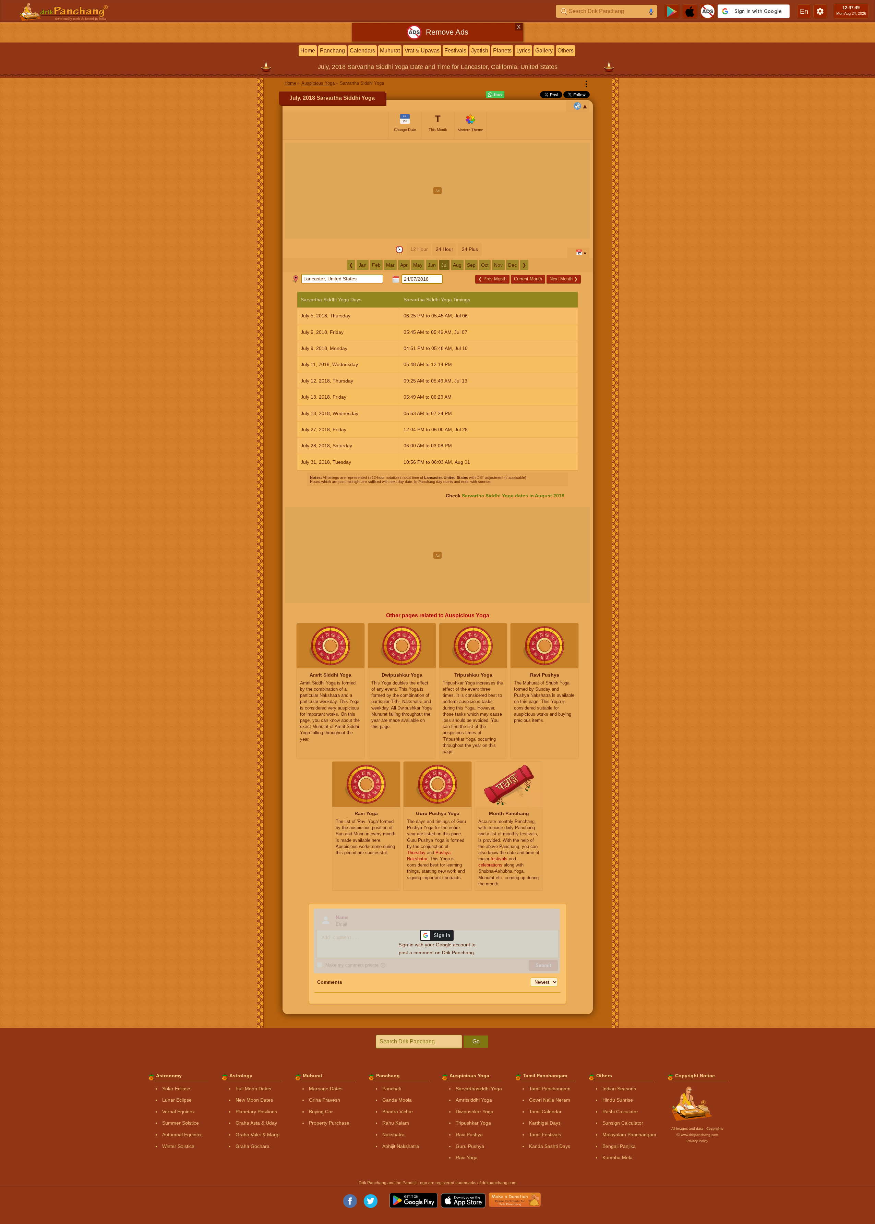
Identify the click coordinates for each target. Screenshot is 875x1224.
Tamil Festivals (545, 1134)
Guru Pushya (470, 1146)
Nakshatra (393, 1134)
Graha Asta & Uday (256, 1123)
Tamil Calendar (545, 1111)
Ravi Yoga (467, 1157)
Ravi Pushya (469, 1134)
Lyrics (523, 50)
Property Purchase (329, 1123)
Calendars (362, 50)
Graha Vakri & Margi (257, 1134)
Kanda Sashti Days (549, 1146)
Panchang (332, 50)
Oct (485, 265)
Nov (498, 265)
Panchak (391, 1088)
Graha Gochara (252, 1146)
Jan (363, 265)
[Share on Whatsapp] (495, 94)
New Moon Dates (254, 1100)
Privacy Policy (697, 1141)
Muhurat (390, 50)
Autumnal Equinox (182, 1134)
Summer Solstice (180, 1123)
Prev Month (492, 278)
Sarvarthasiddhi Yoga (479, 1088)
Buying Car (321, 1111)
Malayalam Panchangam (629, 1134)
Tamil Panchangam (550, 1088)
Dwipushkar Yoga (474, 1111)
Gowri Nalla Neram (549, 1100)
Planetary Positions (256, 1111)
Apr (404, 265)
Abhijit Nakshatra (400, 1146)
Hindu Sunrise (617, 1100)
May (417, 265)
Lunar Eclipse (177, 1100)
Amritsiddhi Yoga (474, 1100)
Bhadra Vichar (397, 1111)
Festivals (455, 50)
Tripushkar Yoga (473, 1123)
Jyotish (479, 50)
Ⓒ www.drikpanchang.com (697, 1135)
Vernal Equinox (178, 1111)
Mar (390, 265)
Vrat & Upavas (422, 50)
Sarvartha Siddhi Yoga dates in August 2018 (513, 495)
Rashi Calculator (620, 1111)
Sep (471, 265)
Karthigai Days (545, 1123)
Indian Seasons (619, 1088)
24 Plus (470, 249)
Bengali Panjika (619, 1146)
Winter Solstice (178, 1146)
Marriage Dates (326, 1088)
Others (566, 50)
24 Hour (444, 249)
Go (476, 1041)
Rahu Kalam (395, 1123)
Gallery (544, 50)
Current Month (528, 278)
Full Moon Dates (253, 1088)
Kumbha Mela (617, 1157)
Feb (376, 265)
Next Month (564, 278)
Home (307, 50)
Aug (457, 265)
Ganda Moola (397, 1100)
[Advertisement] (437, 191)
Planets (502, 50)
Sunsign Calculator (622, 1123)
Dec (512, 265)
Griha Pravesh (324, 1100)
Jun (432, 265)
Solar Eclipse (176, 1088)
